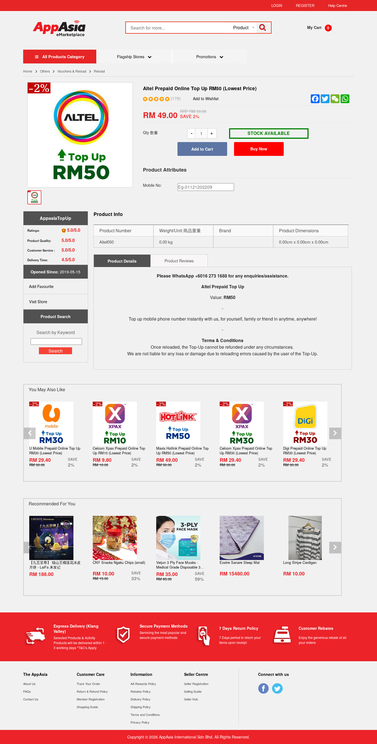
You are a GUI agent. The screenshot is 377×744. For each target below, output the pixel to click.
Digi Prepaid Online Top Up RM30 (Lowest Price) (304, 450)
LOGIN (276, 5)
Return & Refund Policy (92, 691)
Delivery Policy (140, 699)
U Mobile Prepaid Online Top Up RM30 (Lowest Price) (54, 450)
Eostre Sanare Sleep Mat (240, 562)
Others (45, 71)
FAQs (27, 691)
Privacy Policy (140, 722)
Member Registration (91, 699)
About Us (29, 683)
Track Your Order (88, 683)
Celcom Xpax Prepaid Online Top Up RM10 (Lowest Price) (119, 450)
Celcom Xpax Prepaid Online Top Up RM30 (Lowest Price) (246, 450)
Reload (99, 71)
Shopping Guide (87, 707)
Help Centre (337, 5)
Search (56, 351)
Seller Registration (196, 683)
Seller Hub (191, 699)
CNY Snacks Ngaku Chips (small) (119, 562)
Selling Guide (192, 691)
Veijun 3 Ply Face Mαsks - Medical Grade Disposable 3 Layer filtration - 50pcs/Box (178, 567)
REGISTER (305, 5)
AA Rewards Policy (143, 683)
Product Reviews (179, 260)
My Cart (314, 27)
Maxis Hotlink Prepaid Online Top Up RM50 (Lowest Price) (182, 450)
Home (28, 71)
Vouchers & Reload (71, 71)
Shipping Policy (141, 707)
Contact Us (30, 699)
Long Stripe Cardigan (300, 562)
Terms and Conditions (145, 714)
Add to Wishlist (206, 98)
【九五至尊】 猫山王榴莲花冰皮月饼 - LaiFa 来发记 (55, 565)
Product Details (122, 261)
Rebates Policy (141, 691)
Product (240, 27)
